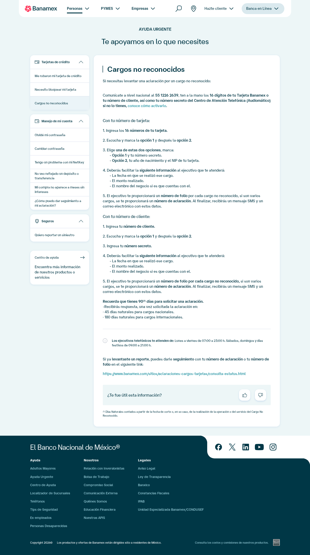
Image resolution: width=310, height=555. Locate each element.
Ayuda (35, 460)
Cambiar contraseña (49, 148)
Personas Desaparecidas (48, 526)
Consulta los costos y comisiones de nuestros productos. (231, 542)
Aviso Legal (146, 468)
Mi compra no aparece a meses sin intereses (59, 189)
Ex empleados (41, 518)
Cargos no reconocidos (51, 103)
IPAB (141, 501)
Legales (144, 460)
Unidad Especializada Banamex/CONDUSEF (171, 509)
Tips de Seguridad (44, 509)
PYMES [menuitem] (107, 8)
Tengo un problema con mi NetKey (59, 162)
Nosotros (91, 460)
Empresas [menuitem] (140, 8)
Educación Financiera (100, 509)
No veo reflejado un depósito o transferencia (57, 176)
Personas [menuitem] (74, 8)
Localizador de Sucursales (50, 493)
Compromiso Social (98, 485)
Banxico (144, 485)
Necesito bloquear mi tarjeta (55, 89)
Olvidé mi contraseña (50, 135)
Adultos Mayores (43, 468)
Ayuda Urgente (41, 477)
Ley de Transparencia (154, 477)
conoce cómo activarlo (147, 106)
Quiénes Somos (95, 501)
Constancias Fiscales (153, 493)
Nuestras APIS (94, 518)
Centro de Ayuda (43, 485)
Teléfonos (37, 501)
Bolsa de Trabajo (96, 477)
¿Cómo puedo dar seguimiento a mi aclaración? (58, 203)
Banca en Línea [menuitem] (259, 8)
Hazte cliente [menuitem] (215, 8)
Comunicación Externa (101, 493)
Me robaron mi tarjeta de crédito (58, 76)
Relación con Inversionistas (104, 468)
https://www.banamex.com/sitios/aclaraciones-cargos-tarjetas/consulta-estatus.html (174, 374)
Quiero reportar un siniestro (54, 235)
